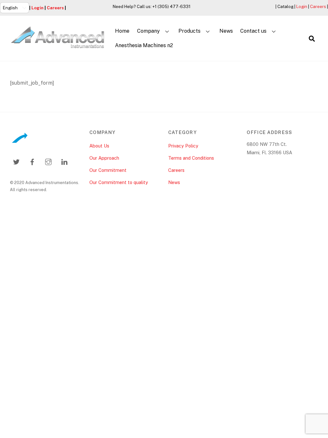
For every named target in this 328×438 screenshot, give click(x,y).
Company (148, 31)
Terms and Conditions (191, 158)
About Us (99, 145)
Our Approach (104, 158)
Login (37, 7)
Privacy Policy (183, 145)
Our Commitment (108, 170)
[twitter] (16, 161)
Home (122, 31)
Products (189, 31)
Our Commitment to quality (118, 182)
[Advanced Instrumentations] (58, 46)
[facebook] (32, 161)
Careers (55, 7)
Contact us (253, 31)
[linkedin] (64, 161)
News (226, 31)
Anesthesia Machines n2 (144, 45)
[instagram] (48, 161)
